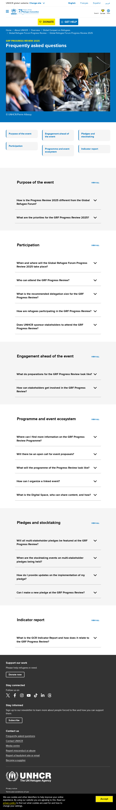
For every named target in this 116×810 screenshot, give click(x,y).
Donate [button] (102, 13)
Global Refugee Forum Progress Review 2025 (71, 33)
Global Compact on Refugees (56, 30)
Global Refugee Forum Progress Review (28, 33)
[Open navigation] (7, 11)
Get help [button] (71, 22)
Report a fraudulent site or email (23, 755)
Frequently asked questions (20, 736)
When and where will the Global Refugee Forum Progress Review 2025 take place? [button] (52, 265)
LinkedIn (43, 695)
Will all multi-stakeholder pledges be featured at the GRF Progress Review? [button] (52, 542)
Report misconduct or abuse (20, 750)
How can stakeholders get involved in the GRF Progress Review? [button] (51, 389)
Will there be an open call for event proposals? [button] (45, 454)
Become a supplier (16, 760)
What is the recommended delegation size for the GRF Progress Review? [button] (50, 296)
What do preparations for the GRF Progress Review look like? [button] (54, 374)
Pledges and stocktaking (88, 135)
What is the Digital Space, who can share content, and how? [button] (54, 495)
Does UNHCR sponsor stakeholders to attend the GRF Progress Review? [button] (50, 326)
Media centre (13, 745)
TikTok (36, 695)
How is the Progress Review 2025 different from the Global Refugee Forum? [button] (53, 202)
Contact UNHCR (14, 741)
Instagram (22, 695)
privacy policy (9, 803)
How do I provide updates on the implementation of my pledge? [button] (51, 577)
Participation (16, 146)
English (72, 3)
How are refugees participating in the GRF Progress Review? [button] (54, 311)
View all (95, 182)
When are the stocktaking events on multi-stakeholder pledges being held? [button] (50, 560)
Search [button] (96, 13)
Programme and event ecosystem (57, 150)
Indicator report (89, 149)
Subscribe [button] (14, 720)
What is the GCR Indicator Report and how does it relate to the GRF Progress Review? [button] (53, 640)
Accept (104, 799)
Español (96, 3)
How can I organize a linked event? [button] (38, 481)
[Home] (21, 12)
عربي (107, 3)
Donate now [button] (15, 674)
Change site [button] (35, 3)
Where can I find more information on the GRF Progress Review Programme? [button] (51, 439)
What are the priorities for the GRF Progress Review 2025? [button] (53, 217)
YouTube (29, 695)
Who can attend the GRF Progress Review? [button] (43, 280)
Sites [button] (108, 13)
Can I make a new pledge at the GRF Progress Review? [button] (51, 592)
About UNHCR (21, 30)
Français (84, 3)
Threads (50, 695)
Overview (35, 30)
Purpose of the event (20, 133)
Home (8, 30)
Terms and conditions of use (17, 791)
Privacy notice (11, 788)
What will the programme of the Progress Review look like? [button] (53, 468)
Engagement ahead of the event (57, 135)
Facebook (15, 695)
